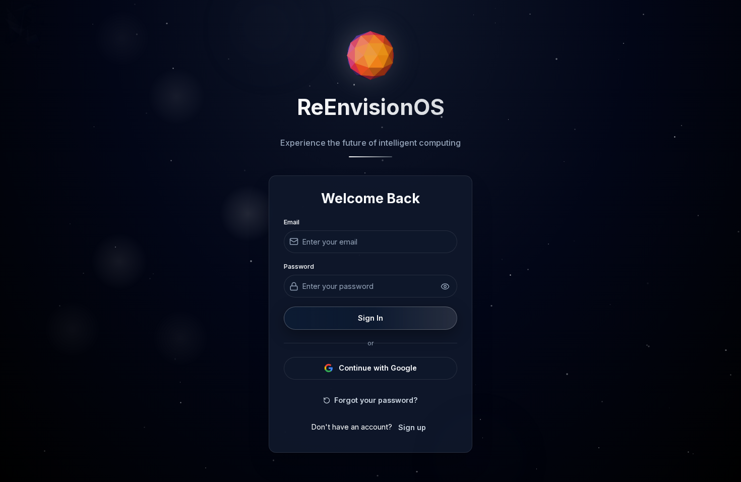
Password (299, 266)
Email (291, 222)
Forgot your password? (376, 400)
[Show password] (446, 286)
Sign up (412, 427)
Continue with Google (378, 368)
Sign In (370, 318)
